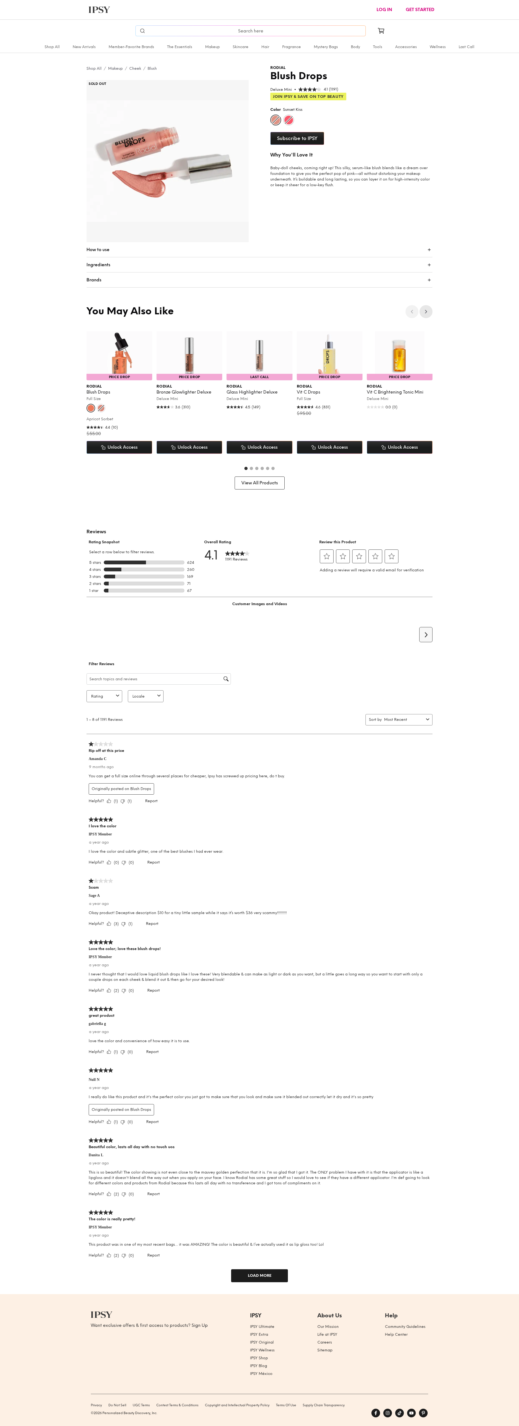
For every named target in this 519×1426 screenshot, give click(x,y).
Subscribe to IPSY (297, 138)
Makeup (212, 47)
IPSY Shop (259, 1358)
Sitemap (324, 1350)
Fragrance (291, 47)
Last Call (466, 47)
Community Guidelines (405, 1326)
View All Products (259, 482)
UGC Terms (141, 1405)
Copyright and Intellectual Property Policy (237, 1405)
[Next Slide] (426, 311)
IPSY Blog (258, 1366)
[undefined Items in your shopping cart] (381, 30)
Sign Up (200, 1325)
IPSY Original (262, 1342)
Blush (152, 68)
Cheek (135, 68)
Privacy (96, 1405)
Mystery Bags (326, 47)
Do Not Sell (117, 1405)
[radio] (275, 120)
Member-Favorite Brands (131, 47)
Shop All (52, 47)
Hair (265, 47)
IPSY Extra (259, 1334)
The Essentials (179, 47)
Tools (377, 47)
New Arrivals (84, 47)
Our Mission (328, 1326)
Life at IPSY (327, 1334)
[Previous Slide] (411, 311)
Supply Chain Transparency (324, 1405)
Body (355, 47)
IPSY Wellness (262, 1350)
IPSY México (261, 1373)
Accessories (406, 47)
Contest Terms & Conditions (177, 1405)
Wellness (438, 47)
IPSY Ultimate (262, 1326)
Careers (324, 1342)
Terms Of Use (286, 1405)
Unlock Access (123, 447)
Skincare (240, 47)
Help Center (396, 1334)
